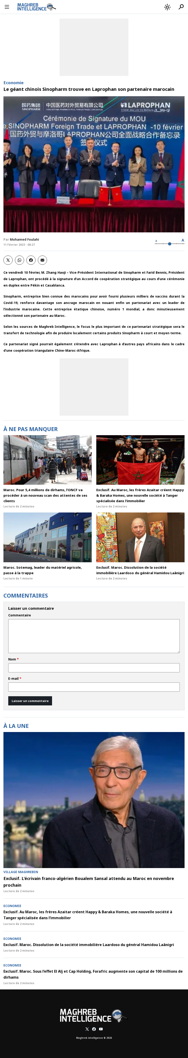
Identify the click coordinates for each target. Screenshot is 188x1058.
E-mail (14, 678)
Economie (13, 82)
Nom (13, 659)
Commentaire (19, 615)
